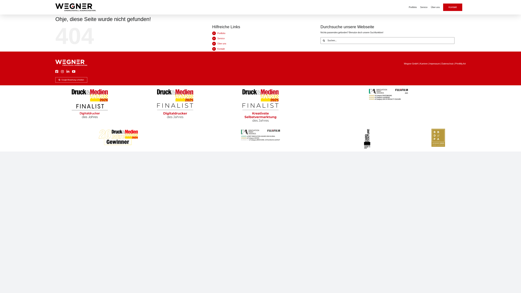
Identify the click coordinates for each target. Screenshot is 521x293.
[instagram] (62, 71)
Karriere (424, 64)
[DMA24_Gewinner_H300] (118, 130)
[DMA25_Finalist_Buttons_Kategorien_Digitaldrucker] (175, 89)
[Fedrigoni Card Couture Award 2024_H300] (367, 130)
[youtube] (73, 71)
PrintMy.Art (460, 64)
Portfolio (221, 33)
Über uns (221, 43)
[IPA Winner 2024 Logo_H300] (260, 130)
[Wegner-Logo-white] (71, 61)
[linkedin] (67, 71)
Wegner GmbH (411, 64)
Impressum (434, 64)
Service (221, 38)
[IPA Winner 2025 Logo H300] (388, 89)
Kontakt (221, 49)
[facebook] (56, 71)
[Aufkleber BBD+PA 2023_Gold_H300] (438, 130)
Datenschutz (447, 64)
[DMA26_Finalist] (89, 89)
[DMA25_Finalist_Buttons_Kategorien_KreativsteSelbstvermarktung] (260, 89)
